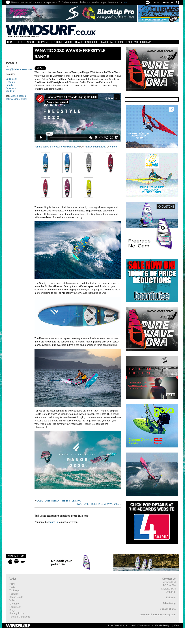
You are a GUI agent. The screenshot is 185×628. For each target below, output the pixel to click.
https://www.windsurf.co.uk (121, 625)
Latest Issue (117, 42)
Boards (11, 82)
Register (168, 2)
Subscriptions (168, 609)
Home (10, 42)
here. (125, 2)
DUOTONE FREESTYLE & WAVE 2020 (98, 504)
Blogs (12, 610)
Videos (68, 42)
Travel (78, 42)
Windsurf (10, 91)
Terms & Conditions (19, 616)
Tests (19, 42)
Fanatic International (95, 146)
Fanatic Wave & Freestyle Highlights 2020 (57, 146)
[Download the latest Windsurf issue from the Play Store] (16, 561)
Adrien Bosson (18, 96)
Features (30, 42)
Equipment (43, 42)
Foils (129, 42)
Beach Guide (91, 42)
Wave (176, 625)
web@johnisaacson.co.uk (19, 69)
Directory (14, 603)
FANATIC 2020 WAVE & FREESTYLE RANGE (70, 53)
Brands (104, 42)
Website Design (162, 625)
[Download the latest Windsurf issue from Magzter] (22, 561)
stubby (24, 99)
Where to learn (142, 42)
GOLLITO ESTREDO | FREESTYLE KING (58, 500)
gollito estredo (13, 99)
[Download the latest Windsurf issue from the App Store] (10, 561)
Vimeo (113, 146)
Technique (57, 42)
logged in (53, 522)
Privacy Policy (17, 613)
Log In (155, 2)
